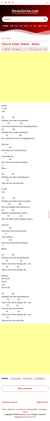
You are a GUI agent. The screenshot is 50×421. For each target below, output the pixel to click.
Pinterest (40, 378)
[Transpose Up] (28, 49)
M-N (40, 26)
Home (4, 409)
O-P (45, 26)
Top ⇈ (25, 412)
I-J (31, 26)
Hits (7, 49)
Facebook (17, 378)
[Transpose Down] (24, 49)
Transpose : (17, 49)
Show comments (25, 388)
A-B (11, 26)
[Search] (45, 19)
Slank (8, 38)
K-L (35, 26)
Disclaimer (43, 409)
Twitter (28, 378)
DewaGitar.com (24, 414)
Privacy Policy (32, 409)
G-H (26, 26)
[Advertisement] (25, 77)
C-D (16, 26)
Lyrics (35, 49)
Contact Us (21, 409)
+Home (5, 26)
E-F (21, 26)
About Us (11, 409)
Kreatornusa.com (28, 417)
